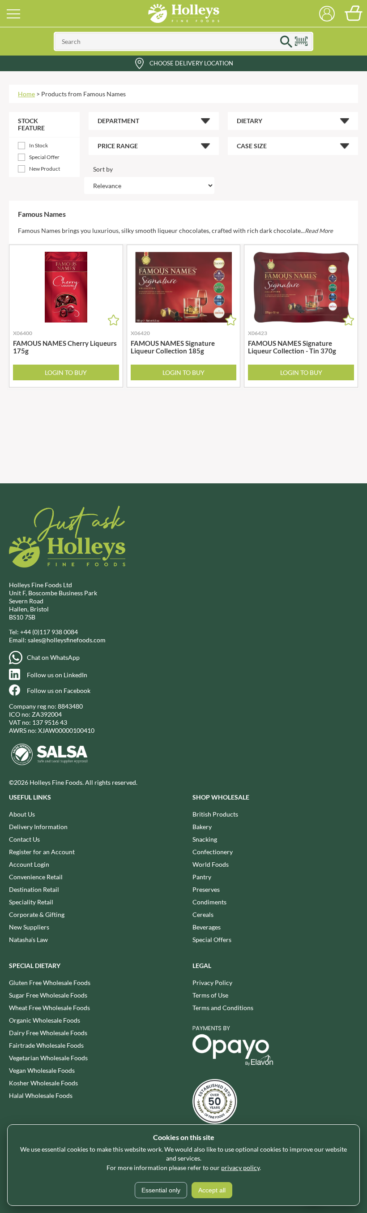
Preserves (206, 889)
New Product (44, 168)
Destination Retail (34, 889)
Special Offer (44, 157)
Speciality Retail (31, 902)
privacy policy (240, 1167)
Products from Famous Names (83, 94)
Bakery (202, 826)
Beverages (206, 927)
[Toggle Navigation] (13, 13)
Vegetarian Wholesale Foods (48, 1058)
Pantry (201, 877)
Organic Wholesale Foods (44, 1020)
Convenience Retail (36, 877)
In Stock (38, 145)
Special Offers (211, 939)
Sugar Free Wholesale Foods (48, 995)
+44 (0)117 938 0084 (49, 632)
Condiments (209, 902)
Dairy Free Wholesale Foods (48, 1033)
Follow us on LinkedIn (57, 675)
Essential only (160, 1190)
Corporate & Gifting (36, 914)
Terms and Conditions (222, 1007)
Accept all (212, 1190)
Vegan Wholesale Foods (42, 1070)
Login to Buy (66, 372)
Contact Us (24, 839)
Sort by (103, 169)
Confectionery (212, 852)
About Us (22, 814)
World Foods (210, 864)
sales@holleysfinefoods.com (67, 640)
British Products (215, 814)
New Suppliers (29, 927)
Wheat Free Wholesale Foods (49, 1007)
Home (26, 94)
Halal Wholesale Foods (41, 1095)
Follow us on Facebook (58, 690)
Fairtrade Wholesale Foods (46, 1045)
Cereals (202, 914)
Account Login (29, 864)
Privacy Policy (212, 982)
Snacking (204, 839)
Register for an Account (42, 852)
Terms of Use (210, 995)
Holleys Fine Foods (183, 13)
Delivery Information (38, 826)
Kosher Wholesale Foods (43, 1083)
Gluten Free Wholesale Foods (49, 982)
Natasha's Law (28, 939)
